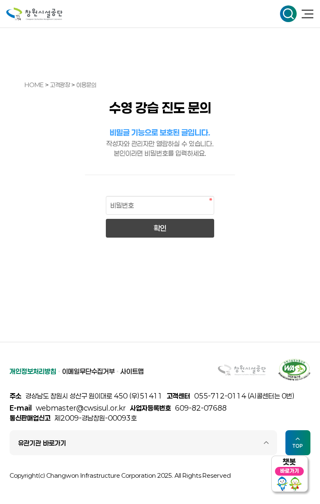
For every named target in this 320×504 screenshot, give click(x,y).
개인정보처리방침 (33, 371)
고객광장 (60, 84)
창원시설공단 (34, 14)
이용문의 (86, 84)
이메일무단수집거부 (88, 371)
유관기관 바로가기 (42, 443)
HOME (34, 84)
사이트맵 (132, 371)
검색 (288, 13)
